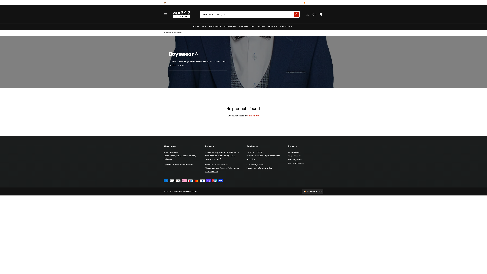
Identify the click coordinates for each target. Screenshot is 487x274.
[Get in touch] (314, 14)
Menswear (214, 26)
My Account (292, 2)
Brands (271, 26)
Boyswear (178, 32)
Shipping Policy (295, 159)
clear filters (253, 115)
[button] (165, 14)
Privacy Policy (294, 156)
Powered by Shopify (189, 191)
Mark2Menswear (176, 191)
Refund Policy (294, 152)
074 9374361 (257, 2)
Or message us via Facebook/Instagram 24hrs (259, 166)
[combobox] (250, 14)
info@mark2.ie (275, 2)
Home (168, 32)
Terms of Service (296, 163)
